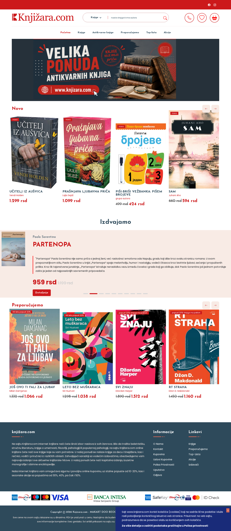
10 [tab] (145, 293)
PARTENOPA (52, 245)
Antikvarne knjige (102, 32)
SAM (172, 191)
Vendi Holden (16, 195)
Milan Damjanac (18, 391)
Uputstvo (159, 470)
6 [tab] (120, 293)
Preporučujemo (130, 32)
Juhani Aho (175, 195)
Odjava (157, 475)
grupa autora (123, 198)
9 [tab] (139, 293)
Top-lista (151, 32)
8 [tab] (132, 293)
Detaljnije (41, 292)
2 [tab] (119, 97)
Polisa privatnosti (163, 464)
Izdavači (194, 464)
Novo (17, 109)
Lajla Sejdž (68, 195)
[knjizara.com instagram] (215, 4)
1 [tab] (110, 97)
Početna (65, 32)
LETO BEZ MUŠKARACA (81, 387)
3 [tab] (101, 293)
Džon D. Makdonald (179, 391)
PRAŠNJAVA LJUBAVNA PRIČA (86, 191)
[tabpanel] (115, 70)
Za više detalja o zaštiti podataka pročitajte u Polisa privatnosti (165, 526)
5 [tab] (114, 293)
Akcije (167, 32)
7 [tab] (126, 293)
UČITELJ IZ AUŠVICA (26, 191)
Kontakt (158, 449)
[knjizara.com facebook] (209, 4)
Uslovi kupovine (162, 459)
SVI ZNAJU (124, 387)
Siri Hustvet (69, 391)
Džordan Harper (124, 391)
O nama (158, 444)
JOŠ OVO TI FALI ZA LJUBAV (32, 387)
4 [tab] (107, 293)
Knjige (81, 32)
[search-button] (165, 17)
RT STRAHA (178, 387)
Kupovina (159, 454)
